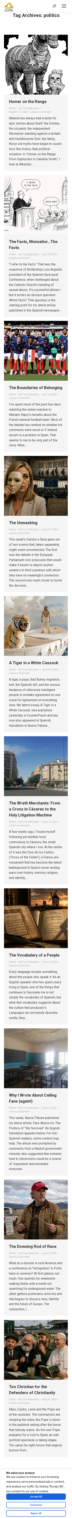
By (29, 108)
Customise (36, 1505)
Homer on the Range (27, 101)
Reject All (36, 1513)
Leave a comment (41, 111)
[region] (36, 1493)
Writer (12, 108)
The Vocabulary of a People (34, 955)
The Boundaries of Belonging (35, 387)
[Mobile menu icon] (64, 6)
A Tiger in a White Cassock (33, 662)
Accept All (36, 1496)
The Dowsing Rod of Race (32, 1246)
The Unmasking (23, 522)
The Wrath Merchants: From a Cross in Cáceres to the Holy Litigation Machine (34, 809)
